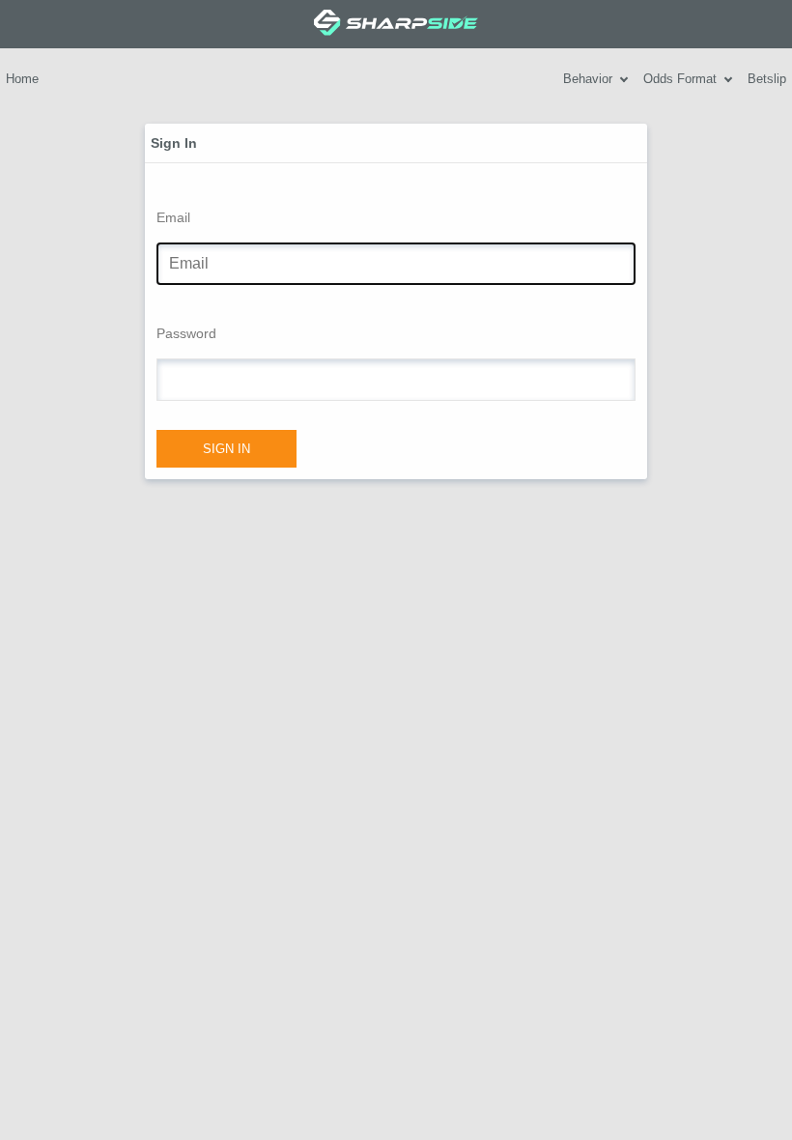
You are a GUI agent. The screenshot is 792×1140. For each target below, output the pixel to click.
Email (173, 217)
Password (186, 333)
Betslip (767, 78)
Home (22, 78)
